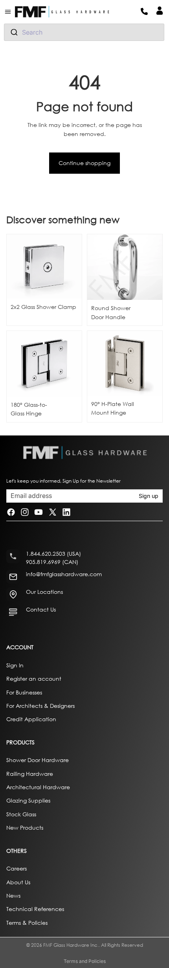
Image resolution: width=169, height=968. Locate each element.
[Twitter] (52, 512)
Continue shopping (84, 163)
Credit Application (31, 719)
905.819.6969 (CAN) (52, 562)
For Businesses (24, 692)
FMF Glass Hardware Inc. (71, 945)
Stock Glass (21, 813)
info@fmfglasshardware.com (64, 574)
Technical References (35, 909)
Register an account (33, 678)
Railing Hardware (29, 773)
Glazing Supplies (28, 800)
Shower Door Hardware (37, 760)
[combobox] (84, 32)
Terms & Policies (27, 922)
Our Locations (44, 591)
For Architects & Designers (40, 705)
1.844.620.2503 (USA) (53, 553)
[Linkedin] (66, 512)
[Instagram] (24, 512)
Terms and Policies (85, 961)
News (13, 895)
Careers (16, 868)
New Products (24, 827)
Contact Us (41, 609)
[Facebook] (11, 512)
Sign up (148, 495)
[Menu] (11, 12)
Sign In (15, 665)
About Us (18, 881)
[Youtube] (38, 512)
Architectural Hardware (38, 787)
